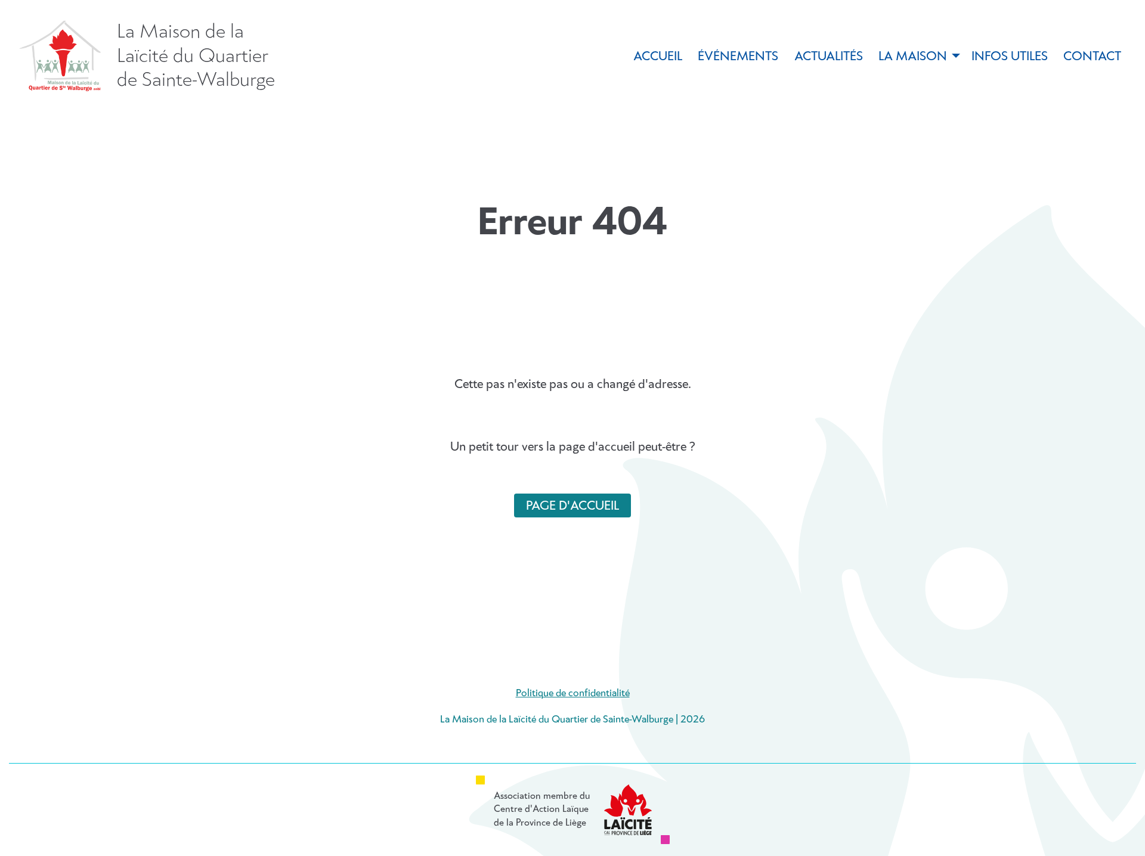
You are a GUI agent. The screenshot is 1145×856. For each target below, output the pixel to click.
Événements (738, 56)
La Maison (912, 56)
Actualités (828, 56)
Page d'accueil (572, 506)
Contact (1092, 56)
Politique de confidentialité (573, 693)
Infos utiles (1009, 56)
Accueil (657, 56)
